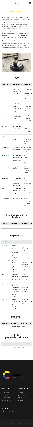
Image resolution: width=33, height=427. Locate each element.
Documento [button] (16, 84)
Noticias (6, 395)
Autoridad (6, 392)
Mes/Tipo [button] (5, 84)
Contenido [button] (27, 84)
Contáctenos (7, 400)
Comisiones (7, 398)
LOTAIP (21, 392)
